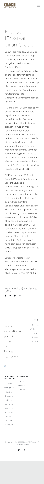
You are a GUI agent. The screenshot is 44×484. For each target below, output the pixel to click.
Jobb (22, 381)
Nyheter (22, 385)
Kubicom (9, 400)
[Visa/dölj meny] (38, 6)
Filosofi (35, 341)
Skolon (9, 416)
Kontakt (21, 389)
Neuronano (9, 404)
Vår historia (35, 329)
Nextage (9, 408)
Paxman (9, 412)
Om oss (35, 325)
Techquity (9, 425)
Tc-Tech (9, 420)
